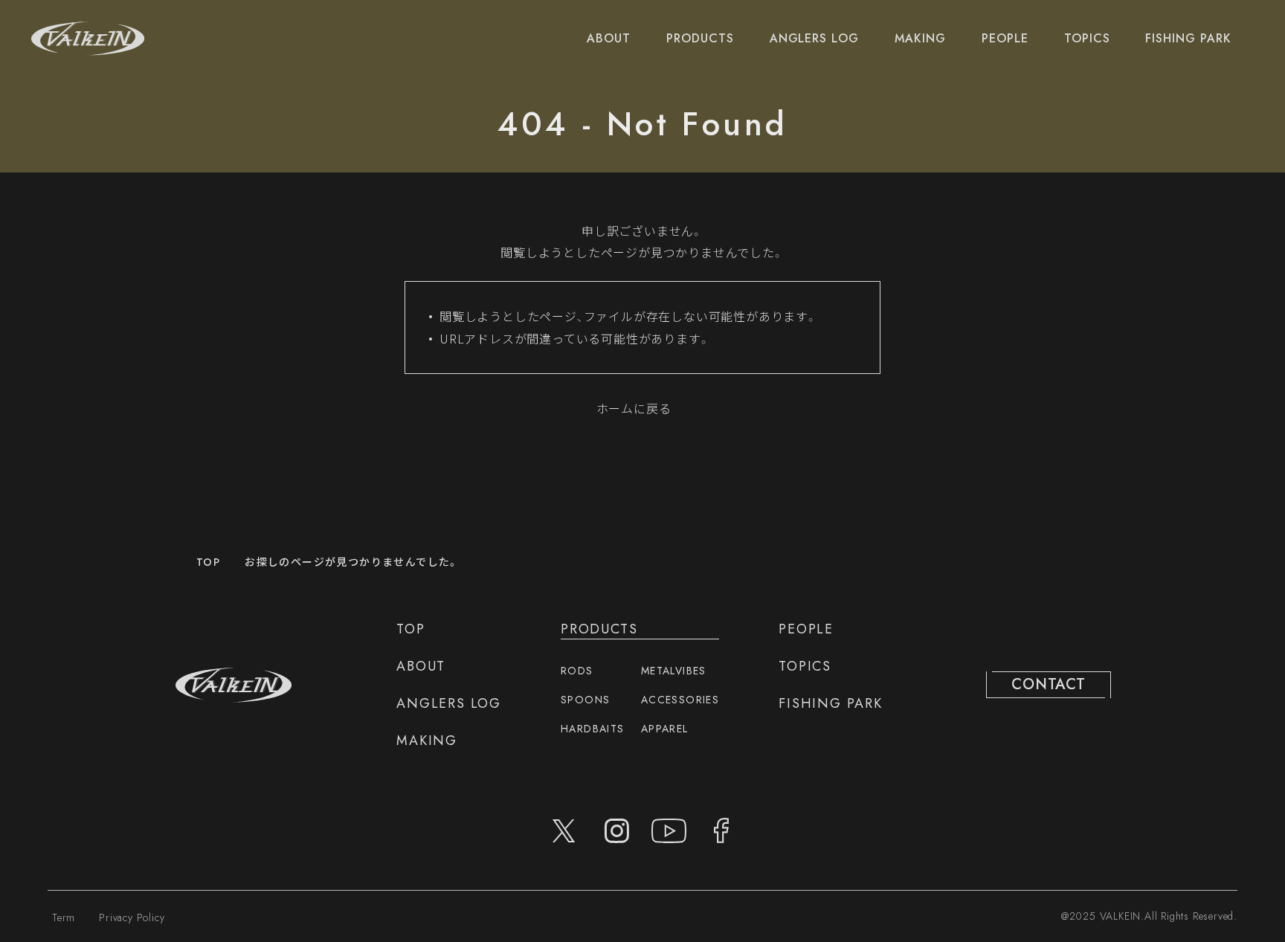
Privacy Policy (131, 917)
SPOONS (585, 699)
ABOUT (609, 38)
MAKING (920, 38)
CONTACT (1048, 684)
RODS (577, 670)
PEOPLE (1005, 38)
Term (63, 917)
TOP (208, 562)
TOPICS (1087, 38)
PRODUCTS (700, 38)
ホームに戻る (634, 408)
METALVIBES (673, 670)
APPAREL (665, 728)
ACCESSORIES (680, 699)
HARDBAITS (593, 728)
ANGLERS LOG (815, 38)
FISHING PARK (1188, 38)
